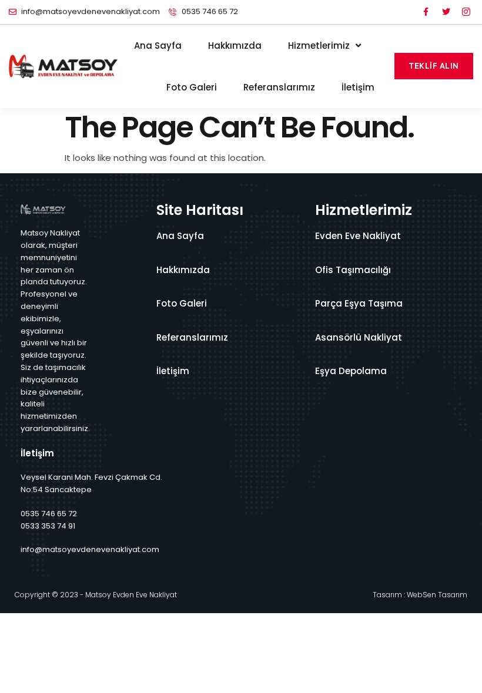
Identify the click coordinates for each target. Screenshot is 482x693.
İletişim (358, 87)
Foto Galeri (191, 87)
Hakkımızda (235, 45)
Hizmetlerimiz (319, 45)
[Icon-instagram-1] (466, 12)
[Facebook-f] (426, 12)
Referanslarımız (279, 87)
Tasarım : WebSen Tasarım (420, 595)
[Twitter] (446, 12)
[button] (433, 66)
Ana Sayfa (158, 45)
